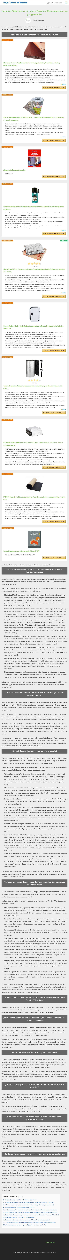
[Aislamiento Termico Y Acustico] (34, 158)
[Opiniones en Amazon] (34, 263)
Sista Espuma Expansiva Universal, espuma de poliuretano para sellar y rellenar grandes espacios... (33, 208)
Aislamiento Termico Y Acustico (14, 170)
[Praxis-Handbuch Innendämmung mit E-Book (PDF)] (34, 539)
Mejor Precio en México (15, 2)
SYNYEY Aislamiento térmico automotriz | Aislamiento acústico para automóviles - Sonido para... (34, 498)
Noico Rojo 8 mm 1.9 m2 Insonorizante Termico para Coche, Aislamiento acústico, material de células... (31, 64)
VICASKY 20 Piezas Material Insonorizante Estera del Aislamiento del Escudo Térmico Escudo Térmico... (33, 444)
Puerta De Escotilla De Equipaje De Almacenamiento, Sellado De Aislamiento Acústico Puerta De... (33, 327)
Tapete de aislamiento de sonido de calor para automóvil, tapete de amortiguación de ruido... (32, 387)
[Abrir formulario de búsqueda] (66, 3)
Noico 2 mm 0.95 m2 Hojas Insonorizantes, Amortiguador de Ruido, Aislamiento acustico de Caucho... (34, 270)
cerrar (20, 1197)
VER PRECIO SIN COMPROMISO (54, 87)
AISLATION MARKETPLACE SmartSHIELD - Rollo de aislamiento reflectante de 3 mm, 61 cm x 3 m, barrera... (33, 118)
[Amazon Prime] (63, 84)
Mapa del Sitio (50, 1242)
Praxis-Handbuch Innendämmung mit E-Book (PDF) (21, 551)
